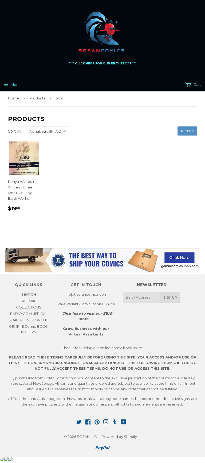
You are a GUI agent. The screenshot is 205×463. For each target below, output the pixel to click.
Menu (16, 84)
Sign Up (170, 297)
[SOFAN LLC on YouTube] (123, 422)
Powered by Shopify (119, 436)
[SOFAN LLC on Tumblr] (114, 422)
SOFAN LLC (87, 436)
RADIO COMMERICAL (28, 313)
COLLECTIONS (28, 307)
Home (13, 98)
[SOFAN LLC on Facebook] (88, 422)
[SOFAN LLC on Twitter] (79, 422)
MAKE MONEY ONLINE (28, 320)
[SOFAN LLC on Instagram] (106, 422)
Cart (197, 84)
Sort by (14, 131)
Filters (187, 131)
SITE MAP (29, 301)
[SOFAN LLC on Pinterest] (97, 422)
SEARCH (28, 294)
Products (37, 98)
